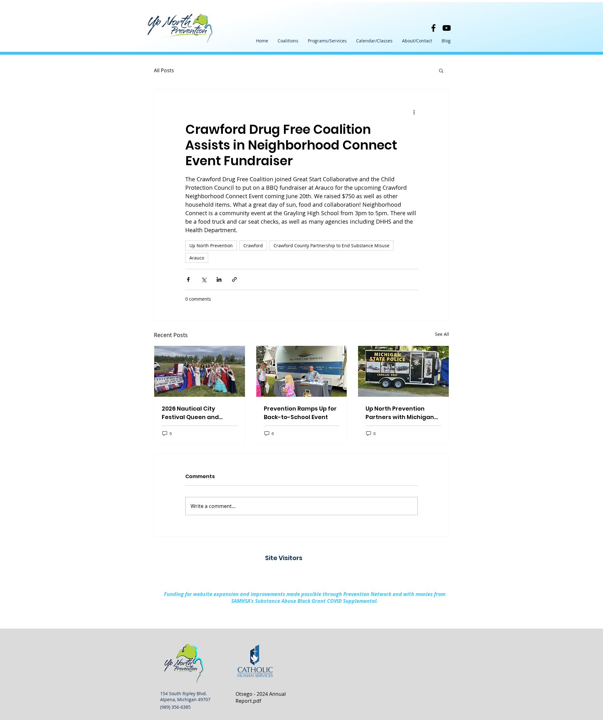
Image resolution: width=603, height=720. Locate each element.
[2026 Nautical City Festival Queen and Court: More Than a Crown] (199, 371)
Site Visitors (283, 558)
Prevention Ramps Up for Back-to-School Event (300, 413)
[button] (288, 41)
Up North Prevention (211, 245)
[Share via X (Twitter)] (204, 279)
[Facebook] (433, 28)
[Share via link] (234, 279)
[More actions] (414, 112)
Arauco (196, 258)
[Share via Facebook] (188, 279)
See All (442, 334)
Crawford (253, 245)
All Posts (164, 70)
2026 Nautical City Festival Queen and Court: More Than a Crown (190, 413)
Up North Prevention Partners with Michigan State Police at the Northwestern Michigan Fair (400, 413)
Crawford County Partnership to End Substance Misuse (331, 245)
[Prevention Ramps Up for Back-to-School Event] (301, 371)
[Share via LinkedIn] (219, 279)
